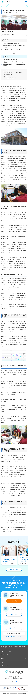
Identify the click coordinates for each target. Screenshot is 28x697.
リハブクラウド (4, 646)
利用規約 (8, 693)
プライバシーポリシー (13, 693)
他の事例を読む (14, 569)
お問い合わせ (14, 614)
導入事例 (10, 646)
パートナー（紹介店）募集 (22, 693)
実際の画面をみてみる (14, 628)
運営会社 (4, 693)
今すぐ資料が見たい (14, 601)
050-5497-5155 (15, 636)
